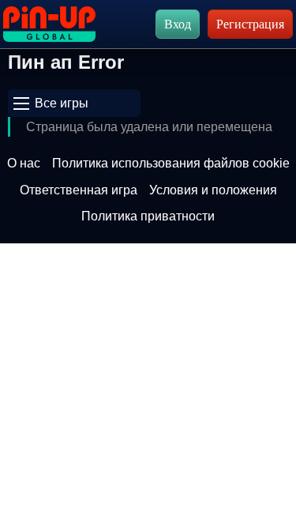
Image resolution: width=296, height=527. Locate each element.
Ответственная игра (78, 190)
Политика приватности (148, 216)
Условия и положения (213, 190)
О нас (23, 163)
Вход (177, 24)
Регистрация (250, 24)
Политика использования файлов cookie (171, 163)
